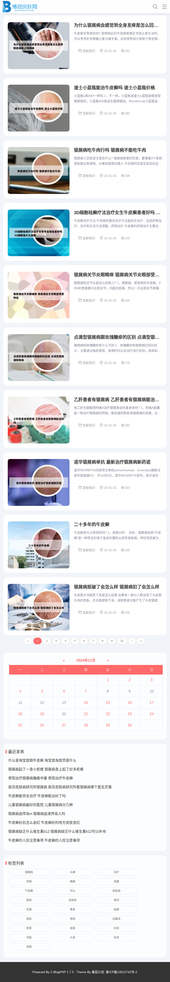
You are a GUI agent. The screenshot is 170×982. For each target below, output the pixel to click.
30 (130, 725)
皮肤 (29, 918)
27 (64, 725)
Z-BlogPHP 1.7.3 (62, 972)
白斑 (116, 928)
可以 (72, 890)
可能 (29, 937)
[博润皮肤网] (85, 6)
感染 (72, 918)
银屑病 (29, 872)
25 (20, 725)
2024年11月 (85, 660)
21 (86, 714)
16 (130, 703)
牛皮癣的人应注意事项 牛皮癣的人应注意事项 (44, 840)
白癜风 (116, 918)
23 (130, 714)
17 (152, 703)
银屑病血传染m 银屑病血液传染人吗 (36, 814)
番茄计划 (98, 972)
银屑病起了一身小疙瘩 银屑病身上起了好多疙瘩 (45, 769)
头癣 (72, 872)
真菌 (116, 881)
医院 (29, 900)
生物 (29, 909)
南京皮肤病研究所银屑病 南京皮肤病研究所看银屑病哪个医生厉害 (60, 787)
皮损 (72, 928)
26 (42, 725)
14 (86, 703)
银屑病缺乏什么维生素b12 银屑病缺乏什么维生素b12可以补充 (57, 831)
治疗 (116, 872)
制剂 (116, 900)
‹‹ (28, 641)
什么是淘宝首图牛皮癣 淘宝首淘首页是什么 (42, 760)
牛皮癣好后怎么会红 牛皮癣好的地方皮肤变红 (44, 822)
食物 (29, 946)
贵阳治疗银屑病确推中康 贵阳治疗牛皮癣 (40, 778)
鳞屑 (72, 881)
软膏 (29, 928)
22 (108, 714)
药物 (29, 881)
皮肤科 (73, 900)
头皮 (72, 937)
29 (108, 725)
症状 (116, 937)
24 (152, 714)
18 (20, 714)
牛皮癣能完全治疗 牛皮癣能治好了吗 (37, 796)
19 (42, 714)
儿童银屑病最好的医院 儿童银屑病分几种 (40, 805)
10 (122, 641)
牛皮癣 (29, 890)
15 (108, 703)
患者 (72, 909)
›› (141, 641)
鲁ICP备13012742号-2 (121, 972)
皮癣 (116, 909)
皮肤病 (116, 890)
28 (86, 725)
